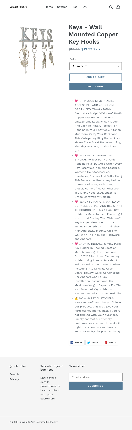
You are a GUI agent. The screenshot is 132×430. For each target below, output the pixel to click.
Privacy (14, 379)
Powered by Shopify (47, 422)
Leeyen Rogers (27, 422)
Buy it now (95, 86)
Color (73, 59)
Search (14, 374)
